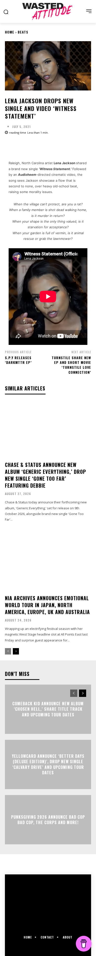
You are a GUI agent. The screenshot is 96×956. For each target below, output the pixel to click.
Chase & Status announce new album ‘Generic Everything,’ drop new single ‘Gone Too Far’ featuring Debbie (45, 475)
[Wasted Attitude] (48, 11)
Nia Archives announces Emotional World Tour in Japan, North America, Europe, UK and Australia (47, 605)
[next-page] (16, 651)
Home (9, 32)
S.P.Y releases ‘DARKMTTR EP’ (18, 360)
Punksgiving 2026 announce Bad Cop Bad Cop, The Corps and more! (48, 819)
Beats (23, 32)
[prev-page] (8, 651)
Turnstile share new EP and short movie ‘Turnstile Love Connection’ (71, 365)
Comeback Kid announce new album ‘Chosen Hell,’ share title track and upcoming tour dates (48, 709)
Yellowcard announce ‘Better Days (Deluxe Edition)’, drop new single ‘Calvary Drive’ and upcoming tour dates (48, 764)
